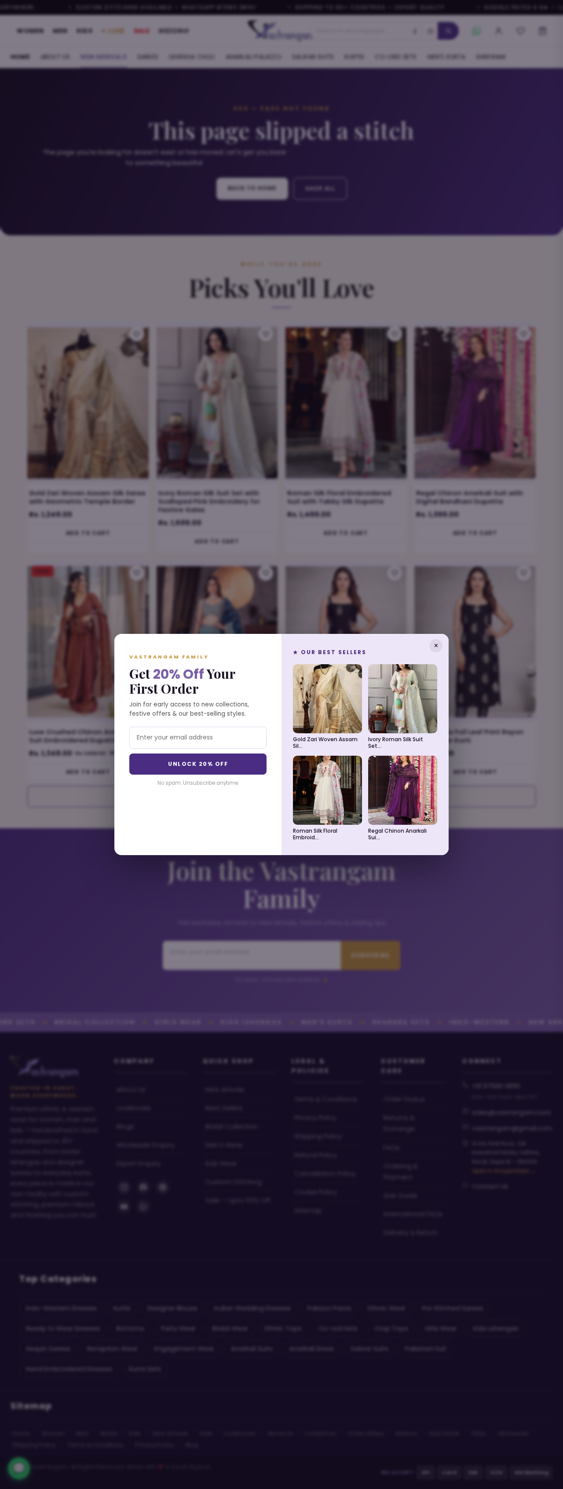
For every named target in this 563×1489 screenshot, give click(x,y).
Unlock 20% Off (198, 764)
